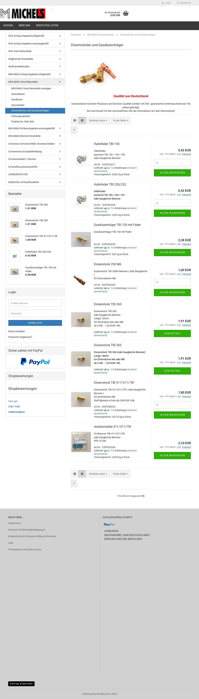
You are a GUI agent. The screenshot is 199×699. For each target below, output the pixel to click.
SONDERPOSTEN (18, 174)
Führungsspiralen (20, 116)
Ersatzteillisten (47, 25)
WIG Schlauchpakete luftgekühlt (26, 35)
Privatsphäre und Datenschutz (24, 549)
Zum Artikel (172, 333)
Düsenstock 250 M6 (107, 264)
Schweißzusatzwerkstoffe (23, 166)
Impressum (14, 523)
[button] (75, 120)
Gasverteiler (17, 105)
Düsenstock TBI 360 (107, 345)
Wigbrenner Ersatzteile (20, 58)
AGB (10, 542)
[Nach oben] (188, 693)
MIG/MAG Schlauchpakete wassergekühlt (31, 128)
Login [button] (167, 3)
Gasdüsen (17, 99)
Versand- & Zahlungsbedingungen (26, 529)
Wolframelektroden (19, 66)
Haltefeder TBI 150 (107, 144)
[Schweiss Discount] (22, 13)
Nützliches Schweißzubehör (23, 182)
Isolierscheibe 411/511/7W (112, 426)
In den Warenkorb (172, 172)
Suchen (8, 25)
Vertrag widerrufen (21, 683)
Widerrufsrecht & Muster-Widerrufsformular (32, 536)
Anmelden (35, 323)
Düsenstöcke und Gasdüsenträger (30, 110)
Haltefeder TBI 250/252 (110, 184)
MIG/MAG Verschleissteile (23, 81)
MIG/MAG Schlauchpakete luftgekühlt (29, 74)
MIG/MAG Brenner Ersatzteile (24, 135)
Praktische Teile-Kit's (22, 121)
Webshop (87, 693)
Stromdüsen (18, 94)
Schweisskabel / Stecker (22, 159)
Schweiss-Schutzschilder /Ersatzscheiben (31, 143)
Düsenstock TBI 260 (107, 304)
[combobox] (98, 120)
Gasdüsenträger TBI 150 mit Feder (117, 225)
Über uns (24, 25)
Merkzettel (185, 3)
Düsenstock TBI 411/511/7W (114, 382)
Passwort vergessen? (20, 337)
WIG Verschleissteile (19, 51)
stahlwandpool (16, 411)
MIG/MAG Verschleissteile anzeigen (31, 88)
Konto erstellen (16, 331)
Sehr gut (12, 401)
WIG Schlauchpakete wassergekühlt (28, 43)
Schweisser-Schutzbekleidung (25, 151)
